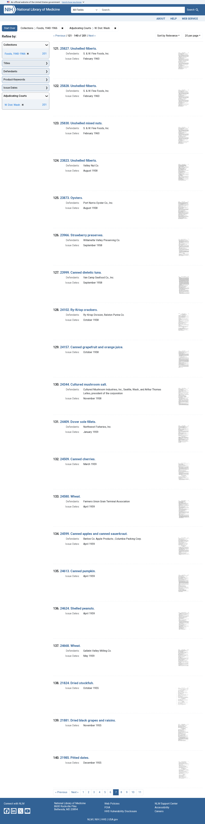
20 (191, 35)
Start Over (9, 28)
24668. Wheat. (70, 646)
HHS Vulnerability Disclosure (120, 811)
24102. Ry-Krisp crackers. (79, 310)
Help (173, 18)
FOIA (107, 807)
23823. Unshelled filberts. (78, 160)
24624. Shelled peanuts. (77, 608)
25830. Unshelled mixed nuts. (81, 123)
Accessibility (162, 807)
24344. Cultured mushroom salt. (83, 384)
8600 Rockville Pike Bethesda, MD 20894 (66, 808)
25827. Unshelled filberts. (78, 48)
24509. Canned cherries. (77, 459)
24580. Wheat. (70, 496)
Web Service (190, 18)
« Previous (59, 35)
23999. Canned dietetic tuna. (81, 272)
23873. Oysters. (71, 198)
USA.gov (113, 819)
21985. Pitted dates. (74, 758)
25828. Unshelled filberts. (78, 86)
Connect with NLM (14, 803)
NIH (97, 819)
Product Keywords (14, 79)
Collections (10, 44)
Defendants (10, 71)
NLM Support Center (166, 803)
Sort (167, 35)
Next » (92, 35)
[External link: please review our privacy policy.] (6, 810)
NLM (90, 819)
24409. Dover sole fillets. (78, 422)
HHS (103, 819)
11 (139, 792)
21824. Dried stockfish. (77, 683)
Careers (159, 811)
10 (132, 792)
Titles (7, 63)
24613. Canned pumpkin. (78, 571)
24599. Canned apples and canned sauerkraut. (93, 534)
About (160, 18)
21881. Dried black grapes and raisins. (88, 720)
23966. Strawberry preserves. (81, 235)
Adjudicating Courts (15, 95)
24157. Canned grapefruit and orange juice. (91, 347)
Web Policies (111, 803)
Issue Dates (10, 87)
